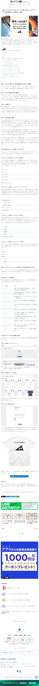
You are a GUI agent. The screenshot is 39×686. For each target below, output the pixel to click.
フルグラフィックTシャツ (7, 305)
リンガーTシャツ (5, 321)
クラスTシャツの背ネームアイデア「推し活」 (12, 69)
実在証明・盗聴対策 (3, 666)
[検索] (20, 537)
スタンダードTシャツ (6, 289)
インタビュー (24, 4)
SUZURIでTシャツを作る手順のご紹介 (11, 76)
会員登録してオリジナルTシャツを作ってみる (19, 476)
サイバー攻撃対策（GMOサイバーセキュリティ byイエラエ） (15, 666)
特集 (20, 4)
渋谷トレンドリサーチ (8, 182)
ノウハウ (16, 4)
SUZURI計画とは (11, 4)
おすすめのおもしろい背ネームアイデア (10, 65)
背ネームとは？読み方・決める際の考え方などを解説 (12, 58)
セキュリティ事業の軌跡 (9, 667)
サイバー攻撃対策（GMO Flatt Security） (29, 666)
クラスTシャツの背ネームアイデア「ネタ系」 (12, 71)
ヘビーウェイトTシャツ (6, 293)
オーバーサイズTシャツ (6, 297)
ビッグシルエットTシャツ (7, 301)
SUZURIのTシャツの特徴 (8, 74)
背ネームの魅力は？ (7, 61)
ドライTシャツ (5, 313)
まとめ (4, 78)
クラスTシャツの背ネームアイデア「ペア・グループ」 (14, 68)
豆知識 (8, 499)
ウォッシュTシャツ (5, 317)
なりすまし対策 (3, 667)
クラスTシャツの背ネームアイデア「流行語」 (12, 66)
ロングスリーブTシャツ (6, 325)
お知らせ (28, 4)
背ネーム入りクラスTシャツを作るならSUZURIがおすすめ (13, 73)
